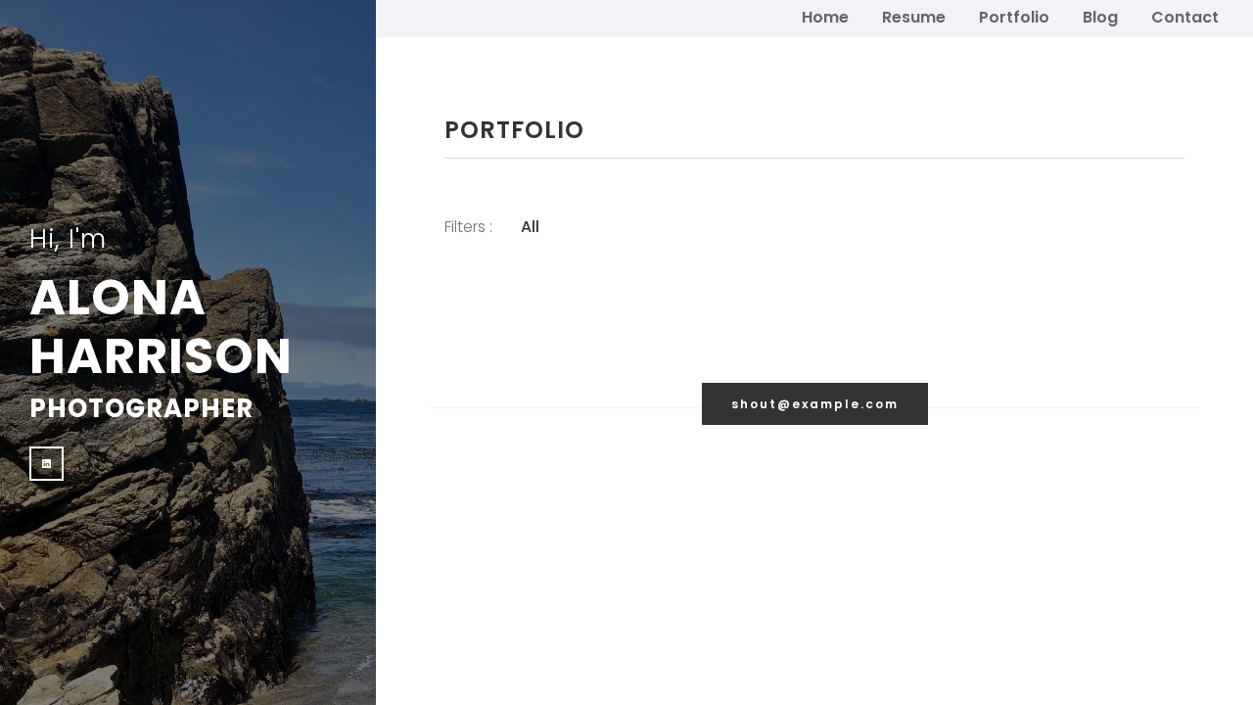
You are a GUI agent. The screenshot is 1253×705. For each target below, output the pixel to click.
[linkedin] (46, 463)
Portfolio (1014, 17)
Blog (1100, 17)
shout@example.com (815, 404)
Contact (1185, 17)
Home (825, 17)
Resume (914, 17)
